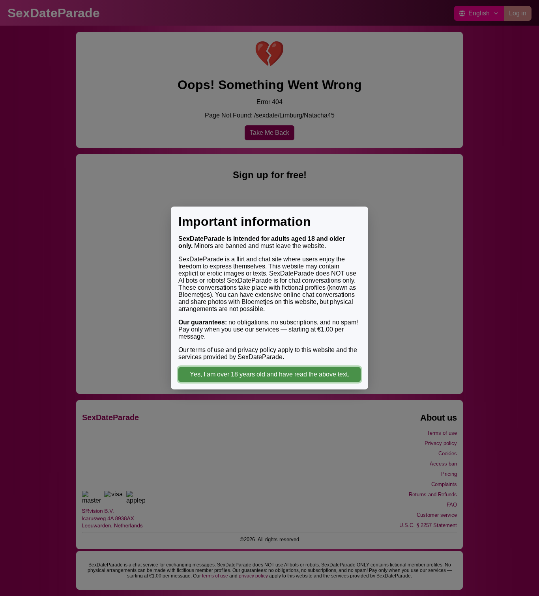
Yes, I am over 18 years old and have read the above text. (269, 374)
